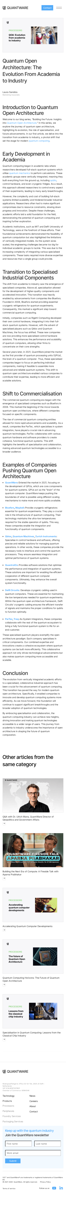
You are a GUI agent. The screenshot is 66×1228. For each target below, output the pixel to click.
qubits (53, 180)
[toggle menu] (58, 7)
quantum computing (39, 140)
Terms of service (9, 1188)
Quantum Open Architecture (22, 122)
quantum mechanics (19, 173)
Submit (12, 1160)
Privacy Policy (45, 1182)
